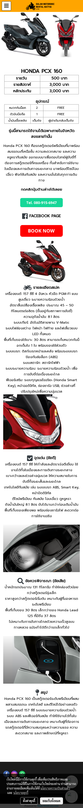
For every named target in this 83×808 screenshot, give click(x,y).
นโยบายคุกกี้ (20, 793)
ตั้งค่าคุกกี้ (29, 801)
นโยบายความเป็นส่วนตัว (55, 788)
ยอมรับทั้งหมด (51, 801)
